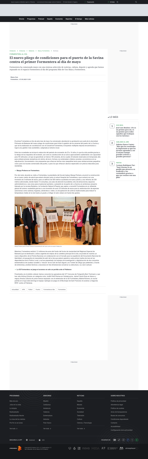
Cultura (79, 419)
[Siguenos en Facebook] (128, 440)
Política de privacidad (118, 401)
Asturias (46, 419)
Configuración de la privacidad (121, 430)
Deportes (69, 19)
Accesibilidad (115, 426)
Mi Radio (112, 2)
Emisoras (22, 51)
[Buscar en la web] (136, 2)
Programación (90, 2)
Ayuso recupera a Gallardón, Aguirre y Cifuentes (23, 2)
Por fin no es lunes (16, 423)
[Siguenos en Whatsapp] (136, 440)
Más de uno (14, 401)
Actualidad (15, 289)
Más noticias (89, 19)
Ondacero (13, 51)
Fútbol (30, 289)
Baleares (31, 51)
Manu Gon (14, 77)
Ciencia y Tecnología (84, 423)
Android (32, 440)
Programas (31, 19)
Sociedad (80, 412)
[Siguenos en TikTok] (119, 440)
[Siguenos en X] (132, 440)
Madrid (45, 401)
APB (23, 289)
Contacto (114, 423)
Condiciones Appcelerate (119, 419)
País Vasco (47, 423)
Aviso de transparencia (119, 412)
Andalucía (46, 408)
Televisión (80, 416)
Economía (59, 19)
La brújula (13, 408)
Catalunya (47, 405)
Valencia (46, 412)
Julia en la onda (15, 405)
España (49, 19)
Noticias (55, 51)
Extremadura (47, 416)
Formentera (62, 289)
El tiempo (78, 19)
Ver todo (13, 428)
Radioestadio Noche (17, 416)
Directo (21, 19)
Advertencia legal (117, 405)
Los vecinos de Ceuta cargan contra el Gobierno (49, 2)
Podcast (41, 19)
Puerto (38, 289)
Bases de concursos (118, 416)
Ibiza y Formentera (44, 51)
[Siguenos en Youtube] (114, 440)
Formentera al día (49, 289)
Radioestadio (14, 412)
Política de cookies (117, 408)
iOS (43, 440)
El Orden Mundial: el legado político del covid (74, 2)
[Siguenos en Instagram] (123, 440)
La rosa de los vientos (17, 419)
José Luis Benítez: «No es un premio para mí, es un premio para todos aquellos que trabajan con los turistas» (126, 132)
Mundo (79, 405)
